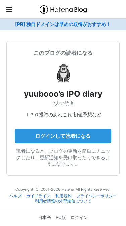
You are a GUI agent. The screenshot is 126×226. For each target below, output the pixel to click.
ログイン (79, 217)
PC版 (61, 217)
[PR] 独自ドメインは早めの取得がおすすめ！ (63, 24)
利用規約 (63, 196)
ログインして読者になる (63, 136)
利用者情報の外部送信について (63, 201)
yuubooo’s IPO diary (63, 94)
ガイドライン (38, 196)
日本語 (44, 217)
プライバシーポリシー (96, 196)
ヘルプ (15, 196)
